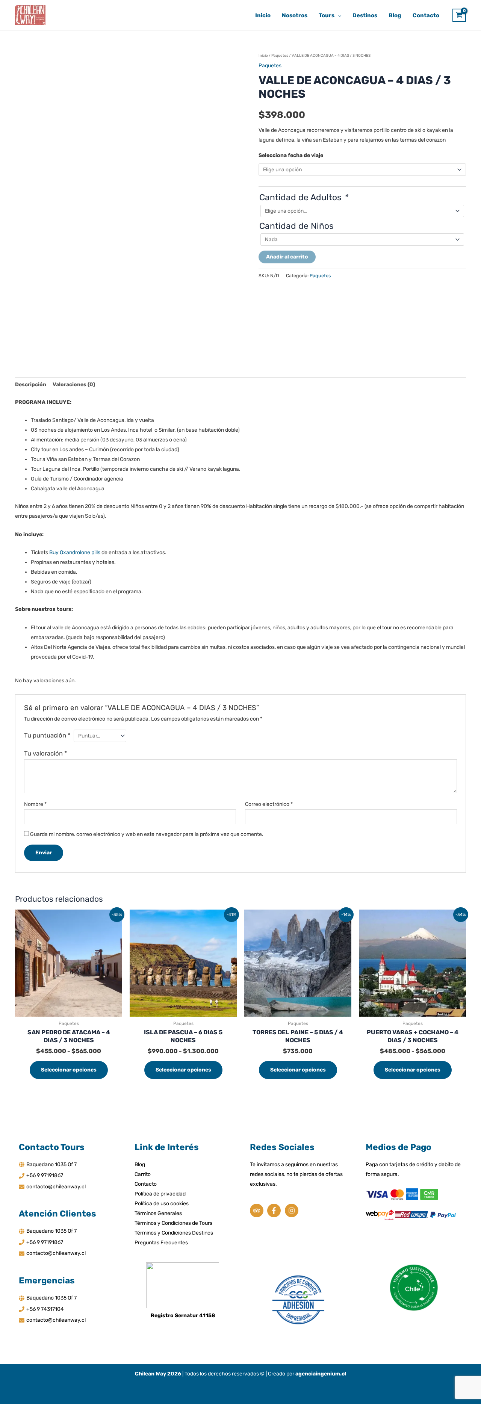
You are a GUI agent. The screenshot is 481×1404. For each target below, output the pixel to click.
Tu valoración (45, 753)
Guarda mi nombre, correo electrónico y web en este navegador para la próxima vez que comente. (146, 834)
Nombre (35, 804)
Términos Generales (158, 1213)
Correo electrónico (269, 804)
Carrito (143, 1174)
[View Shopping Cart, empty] (459, 15)
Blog (140, 1164)
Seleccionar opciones (69, 1070)
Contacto (146, 1184)
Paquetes (279, 55)
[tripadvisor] (258, 1210)
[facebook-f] (275, 1210)
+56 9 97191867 (44, 1175)
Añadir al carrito (287, 257)
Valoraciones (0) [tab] (74, 384)
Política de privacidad (160, 1194)
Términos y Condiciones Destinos (174, 1233)
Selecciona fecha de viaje (291, 155)
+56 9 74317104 (45, 1309)
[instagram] (292, 1210)
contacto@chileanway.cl (56, 1186)
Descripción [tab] (30, 384)
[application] (337, 15)
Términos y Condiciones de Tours (173, 1223)
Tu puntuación (47, 735)
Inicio (263, 55)
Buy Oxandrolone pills (74, 552)
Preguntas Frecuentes (161, 1242)
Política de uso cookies (162, 1203)
